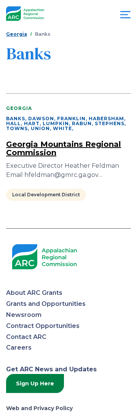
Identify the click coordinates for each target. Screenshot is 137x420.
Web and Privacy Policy (39, 408)
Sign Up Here (35, 383)
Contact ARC (26, 336)
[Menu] (125, 16)
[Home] (25, 14)
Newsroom (23, 314)
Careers (19, 347)
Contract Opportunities (43, 325)
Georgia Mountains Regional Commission (63, 148)
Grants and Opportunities (46, 303)
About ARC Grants (34, 292)
